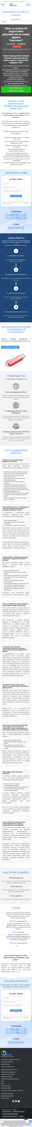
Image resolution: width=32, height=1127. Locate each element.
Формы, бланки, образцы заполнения (10, 1067)
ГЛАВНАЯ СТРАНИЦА (7, 1119)
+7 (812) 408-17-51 (22, 1)
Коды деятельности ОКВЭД (8, 1082)
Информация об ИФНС (6, 1084)
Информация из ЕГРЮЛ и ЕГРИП (9, 1077)
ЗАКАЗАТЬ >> (16, 979)
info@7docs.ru (16, 227)
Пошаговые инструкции (7, 1069)
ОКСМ (2, 1091)
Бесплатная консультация (16, 89)
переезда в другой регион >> (16, 50)
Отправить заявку (10, 347)
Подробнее (20, 1126)
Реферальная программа (7, 1103)
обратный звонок (24, 240)
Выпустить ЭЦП (5, 1106)
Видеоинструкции (5, 1072)
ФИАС (2, 1089)
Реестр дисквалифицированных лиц (10, 1086)
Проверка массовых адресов (8, 1080)
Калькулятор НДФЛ (6, 1095)
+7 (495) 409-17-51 (13, 1)
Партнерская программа (7, 1101)
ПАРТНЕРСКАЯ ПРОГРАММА (18, 1119)
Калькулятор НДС (5, 1093)
